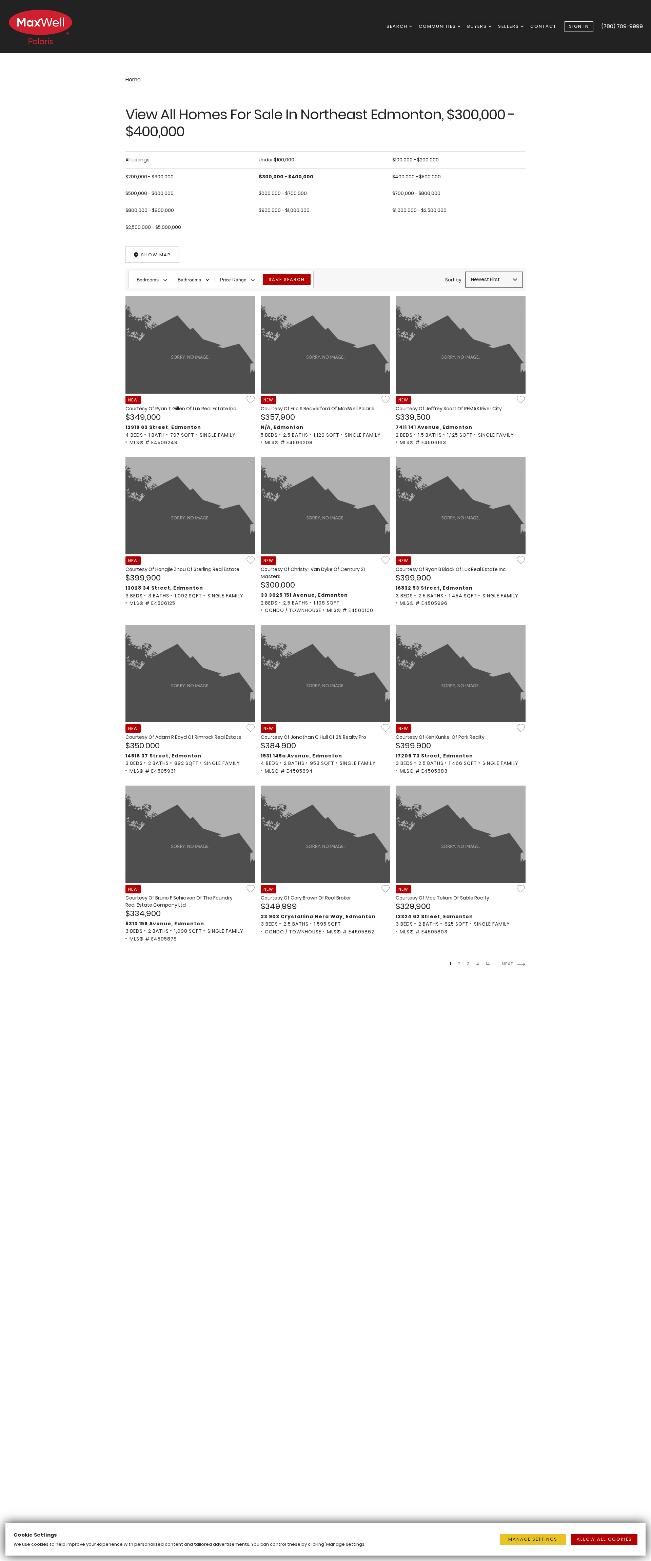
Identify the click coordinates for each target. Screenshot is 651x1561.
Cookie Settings (35, 1534)
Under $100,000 (276, 159)
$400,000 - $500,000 (416, 176)
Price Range (233, 279)
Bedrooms (148, 279)
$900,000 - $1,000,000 (284, 210)
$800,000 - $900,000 (149, 210)
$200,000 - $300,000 (149, 176)
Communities (438, 26)
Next (508, 964)
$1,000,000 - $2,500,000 (419, 210)
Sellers (509, 26)
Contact (543, 26)
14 (488, 964)
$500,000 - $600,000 (149, 193)
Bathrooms (189, 279)
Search (398, 26)
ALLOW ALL (604, 1539)
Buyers (478, 26)
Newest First (485, 279)
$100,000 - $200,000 (415, 159)
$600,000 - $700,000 (283, 193)
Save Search (287, 279)
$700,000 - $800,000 (416, 193)
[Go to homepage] (47, 26)
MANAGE (532, 1539)
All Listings (137, 159)
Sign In (579, 26)
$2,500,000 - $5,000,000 (153, 227)
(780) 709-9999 (622, 26)
